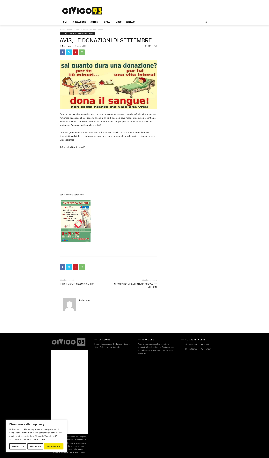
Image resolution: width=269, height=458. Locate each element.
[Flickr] (202, 344)
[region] (36, 436)
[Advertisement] (156, 10)
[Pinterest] (75, 52)
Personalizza (18, 446)
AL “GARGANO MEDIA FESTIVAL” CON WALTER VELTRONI (135, 285)
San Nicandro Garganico (86, 34)
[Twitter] (69, 52)
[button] (206, 22)
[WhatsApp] (82, 52)
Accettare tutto (54, 446)
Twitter (207, 349)
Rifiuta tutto (35, 446)
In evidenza (72, 34)
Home (62, 29)
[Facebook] (62, 52)
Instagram (193, 349)
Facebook (193, 344)
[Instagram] (186, 349)
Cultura (70, 29)
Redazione (66, 46)
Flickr (206, 344)
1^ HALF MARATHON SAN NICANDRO (77, 284)
